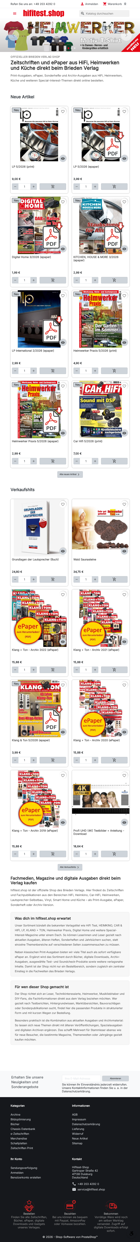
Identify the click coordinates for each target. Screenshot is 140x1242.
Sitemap (77, 1143)
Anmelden (17, 1172)
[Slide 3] (71, 48)
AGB (75, 1114)
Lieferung (78, 1129)
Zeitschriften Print (22, 1148)
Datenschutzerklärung (86, 1124)
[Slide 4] (74, 48)
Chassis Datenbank (23, 1129)
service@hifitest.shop (91, 1189)
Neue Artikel (80, 1138)
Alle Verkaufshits (70, 867)
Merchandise (19, 1138)
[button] (89, 4)
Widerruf (77, 1133)
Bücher (15, 1124)
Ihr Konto (16, 1159)
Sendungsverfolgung (24, 1168)
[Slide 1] (65, 48)
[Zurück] (13, 35)
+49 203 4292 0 (88, 1184)
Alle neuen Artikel (70, 474)
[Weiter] (126, 35)
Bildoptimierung (21, 1119)
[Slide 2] (68, 48)
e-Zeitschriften (20, 1133)
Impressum (79, 1119)
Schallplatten (19, 1143)
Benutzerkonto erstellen (26, 1177)
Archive (15, 1114)
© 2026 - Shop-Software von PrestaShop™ (70, 1237)
